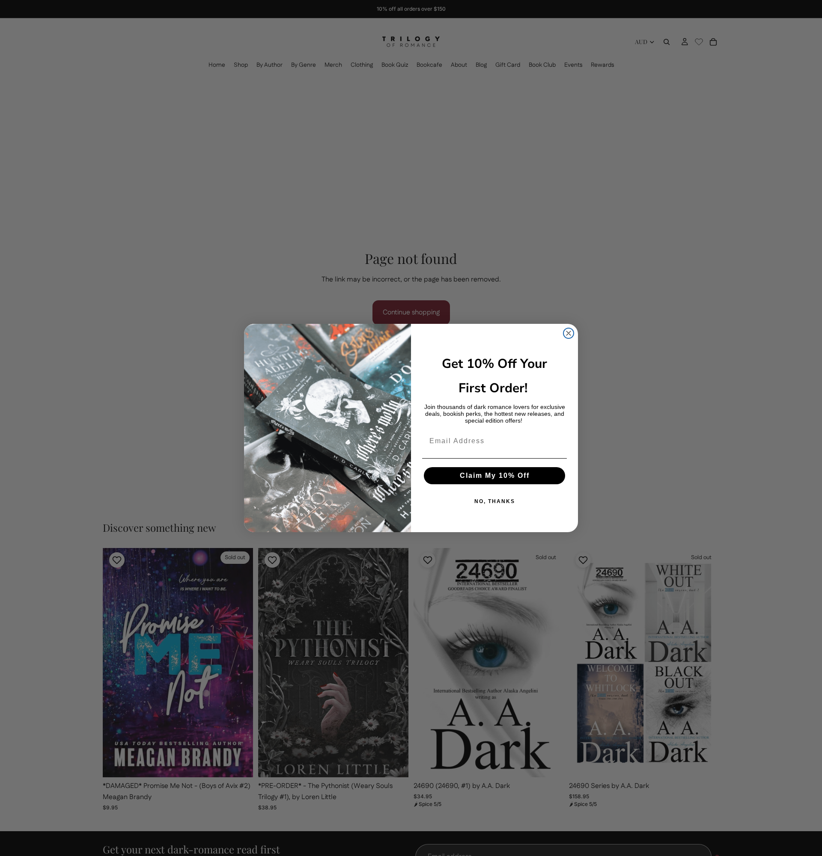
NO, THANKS (494, 501)
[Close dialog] (568, 333)
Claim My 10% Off (495, 475)
